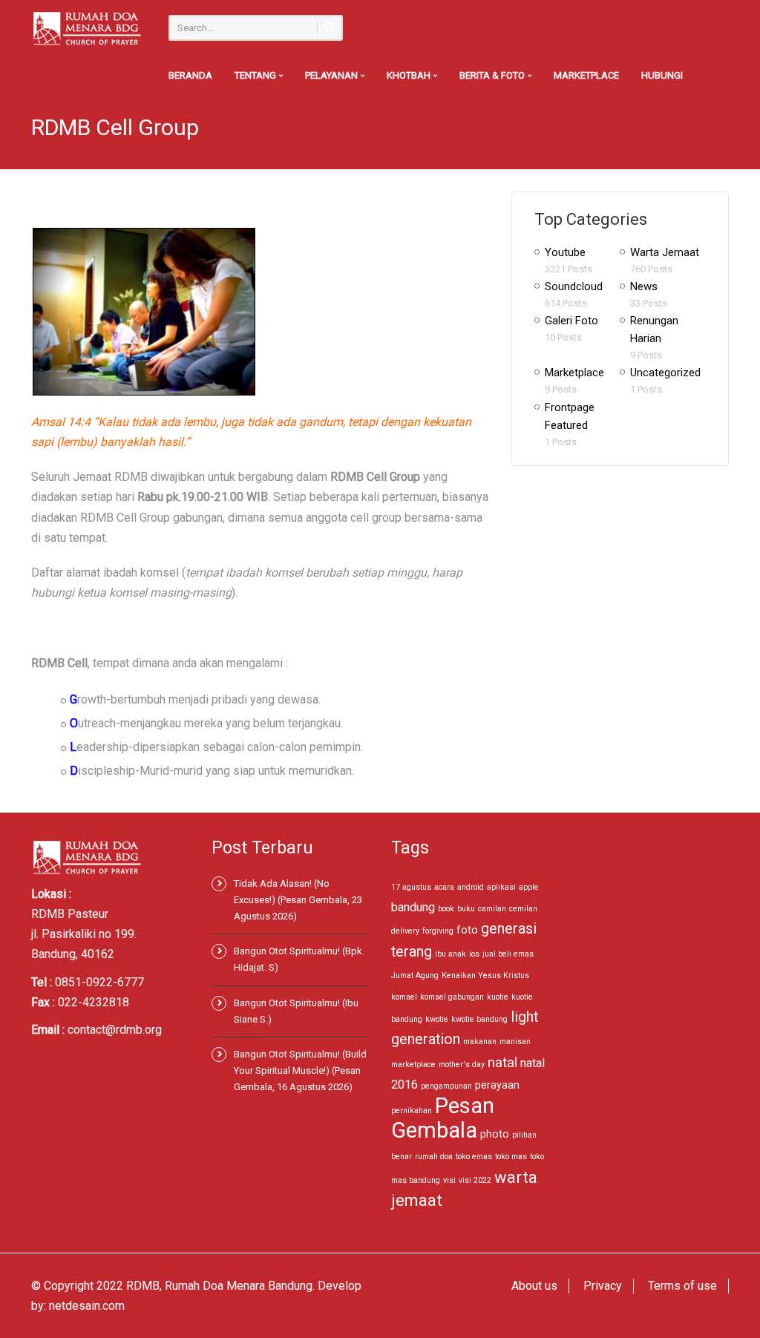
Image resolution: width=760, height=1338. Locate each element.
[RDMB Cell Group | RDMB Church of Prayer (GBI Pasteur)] (86, 28)
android (470, 887)
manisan (515, 1041)
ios (474, 954)
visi (449, 1180)
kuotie (497, 997)
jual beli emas (508, 954)
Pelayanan (332, 75)
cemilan (523, 909)
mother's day (462, 1064)
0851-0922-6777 (99, 982)
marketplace (413, 1064)
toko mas (511, 1156)
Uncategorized (665, 372)
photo (494, 1134)
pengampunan (446, 1086)
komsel (404, 997)
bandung (413, 907)
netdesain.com (87, 1306)
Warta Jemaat (664, 252)
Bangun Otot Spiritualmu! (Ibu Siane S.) (296, 1011)
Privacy (602, 1286)
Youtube (565, 252)
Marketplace (586, 75)
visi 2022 (475, 1180)
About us (534, 1286)
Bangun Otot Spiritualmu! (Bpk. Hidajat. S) (299, 959)
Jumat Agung (415, 975)
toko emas (474, 1156)
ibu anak (450, 954)
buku (466, 909)
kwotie (436, 1019)
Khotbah (410, 75)
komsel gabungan (452, 997)
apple (529, 887)
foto (467, 930)
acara (444, 887)
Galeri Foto (571, 320)
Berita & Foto (493, 75)
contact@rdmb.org (115, 1030)
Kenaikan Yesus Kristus (485, 975)
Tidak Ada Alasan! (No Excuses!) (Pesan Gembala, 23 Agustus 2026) (298, 900)
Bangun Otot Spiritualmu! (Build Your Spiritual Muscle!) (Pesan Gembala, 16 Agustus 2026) (300, 1070)
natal (502, 1062)
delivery (405, 931)
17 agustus (411, 887)
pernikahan (411, 1110)
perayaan (497, 1085)
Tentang (256, 75)
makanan (480, 1041)
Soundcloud (574, 286)
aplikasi (501, 887)
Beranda (190, 75)
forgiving (437, 931)
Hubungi (662, 75)
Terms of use (682, 1286)
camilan (492, 909)
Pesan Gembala (442, 1118)
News (644, 286)
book (446, 909)
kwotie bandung (479, 1019)
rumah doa (434, 1156)
